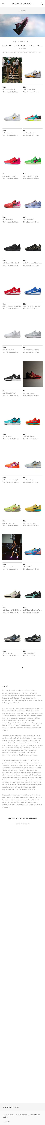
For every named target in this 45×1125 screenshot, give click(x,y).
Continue (6, 1121)
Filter (22, 10)
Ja (27, 41)
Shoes (15, 41)
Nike (21, 41)
